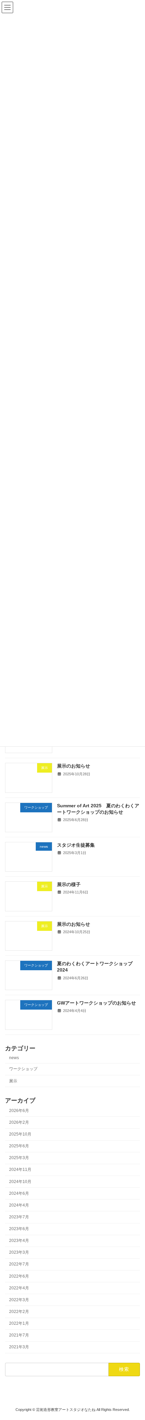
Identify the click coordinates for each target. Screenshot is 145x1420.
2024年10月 (20, 1181)
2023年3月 (19, 1252)
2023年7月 (19, 1217)
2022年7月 (19, 1264)
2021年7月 (19, 1335)
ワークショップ (23, 1069)
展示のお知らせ (73, 766)
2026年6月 (19, 1110)
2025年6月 (19, 1146)
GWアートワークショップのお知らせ (96, 1003)
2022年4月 (19, 1288)
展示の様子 (69, 884)
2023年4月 (19, 1240)
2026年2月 (19, 1122)
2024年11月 (20, 1169)
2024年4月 (19, 1205)
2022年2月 (19, 1311)
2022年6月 (19, 1276)
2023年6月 (19, 1228)
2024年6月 (19, 1193)
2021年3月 (19, 1347)
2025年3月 (19, 1157)
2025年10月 (20, 1134)
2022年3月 (19, 1299)
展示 (13, 1080)
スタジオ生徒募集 (76, 845)
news (14, 1057)
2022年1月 (19, 1323)
